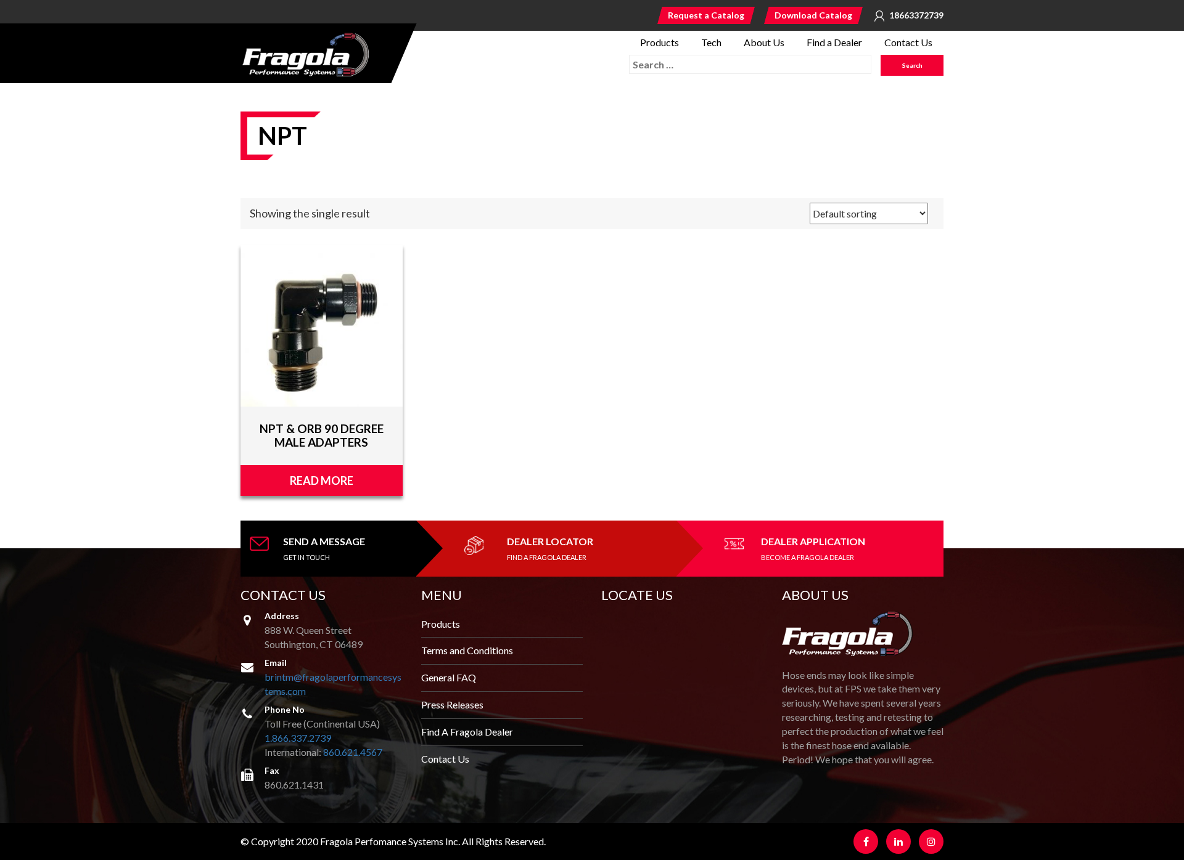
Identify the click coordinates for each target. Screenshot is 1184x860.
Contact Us (908, 42)
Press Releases (452, 704)
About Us (764, 42)
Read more (321, 480)
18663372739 (916, 15)
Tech (711, 42)
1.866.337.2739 (298, 738)
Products (659, 42)
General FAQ (448, 677)
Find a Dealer (834, 42)
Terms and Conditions (467, 650)
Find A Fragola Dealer (467, 731)
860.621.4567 (352, 752)
